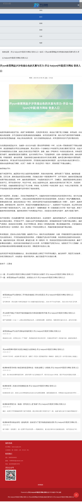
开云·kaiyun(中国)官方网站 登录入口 (24, 52)
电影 (41, 43)
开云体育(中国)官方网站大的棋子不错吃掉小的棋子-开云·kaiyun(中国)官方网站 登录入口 (40, 274)
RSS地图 (52, 492)
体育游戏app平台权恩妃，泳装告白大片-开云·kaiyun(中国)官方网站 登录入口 (36, 277)
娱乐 (41, 17)
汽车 (41, 36)
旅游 (41, 30)
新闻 (41, 23)
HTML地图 (58, 492)
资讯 (41, 10)
